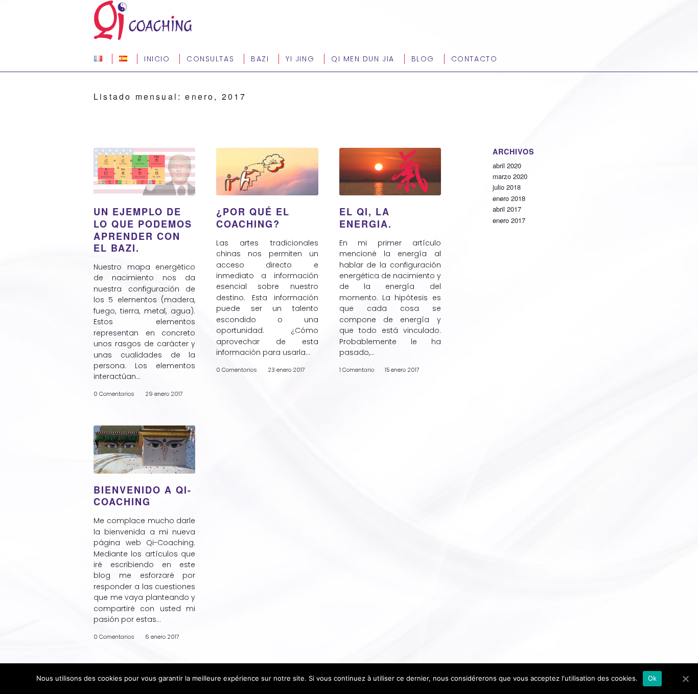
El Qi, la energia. (365, 218)
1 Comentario (356, 370)
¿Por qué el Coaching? (253, 218)
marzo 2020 (510, 176)
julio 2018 (507, 187)
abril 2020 (507, 165)
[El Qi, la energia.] (390, 171)
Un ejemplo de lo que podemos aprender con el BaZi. (143, 230)
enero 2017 (509, 220)
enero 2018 (509, 198)
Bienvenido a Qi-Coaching (143, 496)
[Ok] (685, 679)
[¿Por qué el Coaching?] (267, 171)
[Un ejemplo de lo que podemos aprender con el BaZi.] (144, 171)
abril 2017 (507, 209)
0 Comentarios (114, 394)
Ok (652, 678)
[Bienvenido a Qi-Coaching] (144, 449)
